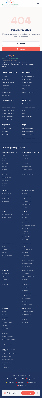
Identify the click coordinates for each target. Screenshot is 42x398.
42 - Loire (4, 172)
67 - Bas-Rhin (25, 234)
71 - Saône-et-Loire (27, 169)
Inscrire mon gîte (7, 128)
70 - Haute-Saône (26, 166)
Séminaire (5, 89)
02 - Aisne (4, 247)
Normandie (5, 270)
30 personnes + (27, 82)
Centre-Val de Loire (28, 190)
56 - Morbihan (5, 201)
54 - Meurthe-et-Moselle (28, 225)
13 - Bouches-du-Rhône (8, 362)
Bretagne (5, 190)
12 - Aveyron (5, 317)
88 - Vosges (25, 239)
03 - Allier (4, 158)
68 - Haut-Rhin (26, 236)
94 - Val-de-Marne (27, 263)
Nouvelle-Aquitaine (28, 270)
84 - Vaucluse (5, 367)
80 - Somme (5, 258)
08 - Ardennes (26, 214)
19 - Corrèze (25, 279)
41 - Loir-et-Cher (26, 204)
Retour (22, 44)
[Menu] (38, 3)
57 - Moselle (25, 231)
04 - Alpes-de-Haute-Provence (10, 353)
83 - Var (4, 365)
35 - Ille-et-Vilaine (7, 198)
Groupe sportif (6, 92)
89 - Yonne (24, 172)
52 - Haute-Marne (26, 222)
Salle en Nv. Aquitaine (8, 120)
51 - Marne (25, 220)
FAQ (23, 113)
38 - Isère (4, 169)
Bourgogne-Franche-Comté (31, 152)
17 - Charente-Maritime (28, 276)
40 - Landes (25, 290)
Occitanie (5, 308)
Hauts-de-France (7, 244)
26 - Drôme (4, 166)
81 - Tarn (4, 342)
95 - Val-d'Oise (26, 266)
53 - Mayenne (25, 317)
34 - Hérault (5, 328)
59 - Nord (4, 249)
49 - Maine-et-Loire (27, 314)
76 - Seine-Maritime (7, 284)
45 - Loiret (24, 207)
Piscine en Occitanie (8, 113)
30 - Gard (4, 320)
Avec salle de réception (9, 107)
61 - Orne (4, 282)
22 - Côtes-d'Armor (6, 193)
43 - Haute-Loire (6, 174)
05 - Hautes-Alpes (7, 356)
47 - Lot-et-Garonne (27, 293)
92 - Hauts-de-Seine (27, 258)
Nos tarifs (5, 131)
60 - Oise (4, 252)
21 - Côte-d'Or (25, 155)
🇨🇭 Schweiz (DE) (31, 382)
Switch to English (28, 393)
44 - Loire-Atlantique (27, 311)
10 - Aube (24, 217)
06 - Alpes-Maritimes (7, 359)
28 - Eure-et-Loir (26, 196)
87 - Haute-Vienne (27, 304)
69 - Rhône (5, 180)
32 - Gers (4, 325)
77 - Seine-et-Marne (27, 249)
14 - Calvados (5, 273)
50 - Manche (5, 279)
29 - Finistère (5, 196)
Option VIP (5, 135)
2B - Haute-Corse (6, 217)
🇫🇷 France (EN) (19, 379)
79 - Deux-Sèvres (26, 298)
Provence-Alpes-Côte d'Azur (9, 350)
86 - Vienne (25, 301)
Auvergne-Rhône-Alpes (9, 152)
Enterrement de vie (8, 82)
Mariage (4, 76)
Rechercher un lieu (28, 104)
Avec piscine (5, 104)
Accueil (22, 49)
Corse (4, 211)
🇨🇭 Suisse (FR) (20, 382)
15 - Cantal (5, 163)
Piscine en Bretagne (8, 110)
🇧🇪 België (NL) (10, 382)
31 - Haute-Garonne (7, 322)
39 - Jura (24, 161)
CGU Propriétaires (28, 135)
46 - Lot (4, 331)
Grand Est (25, 211)
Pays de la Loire (27, 308)
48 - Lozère (5, 333)
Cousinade (5, 79)
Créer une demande (28, 107)
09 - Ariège (4, 311)
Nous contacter (27, 117)
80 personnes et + (28, 92)
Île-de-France (26, 244)
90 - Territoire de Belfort (28, 174)
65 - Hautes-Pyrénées (7, 336)
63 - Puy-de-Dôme (6, 177)
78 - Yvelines (25, 252)
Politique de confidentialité (30, 138)
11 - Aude (4, 314)
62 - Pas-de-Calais (7, 255)
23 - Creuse (25, 282)
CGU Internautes (27, 131)
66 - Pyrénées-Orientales (8, 339)
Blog (23, 110)
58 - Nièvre (25, 163)
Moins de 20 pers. (27, 76)
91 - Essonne (25, 255)
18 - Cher (24, 193)
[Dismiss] (37, 393)
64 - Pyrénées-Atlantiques (29, 295)
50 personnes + (27, 89)
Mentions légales (27, 128)
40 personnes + (27, 86)
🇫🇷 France (10, 379)
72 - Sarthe (25, 320)
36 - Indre (24, 198)
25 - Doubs (25, 158)
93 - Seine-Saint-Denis (28, 260)
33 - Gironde (25, 287)
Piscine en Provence (8, 117)
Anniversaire (5, 86)
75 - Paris (24, 247)
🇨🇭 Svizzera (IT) (21, 385)
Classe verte (6, 95)
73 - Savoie (4, 183)
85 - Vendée (25, 322)
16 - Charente (25, 273)
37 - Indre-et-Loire (26, 201)
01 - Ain (4, 155)
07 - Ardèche (5, 161)
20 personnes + (27, 79)
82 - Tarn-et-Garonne (7, 344)
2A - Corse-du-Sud (7, 214)
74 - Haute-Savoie (6, 186)
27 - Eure (4, 276)
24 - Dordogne (25, 284)
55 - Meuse (25, 228)
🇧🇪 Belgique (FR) (30, 379)
